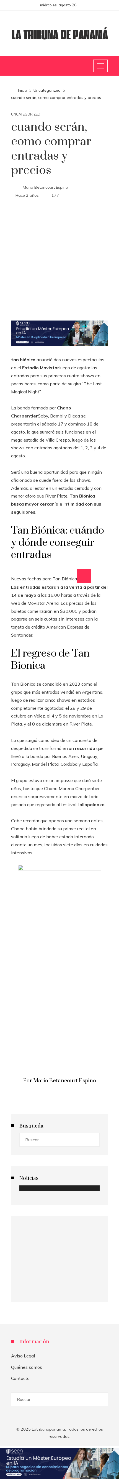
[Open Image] (84, 576)
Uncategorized (25, 114)
